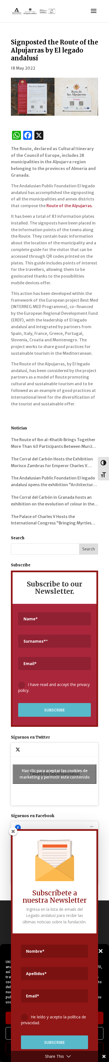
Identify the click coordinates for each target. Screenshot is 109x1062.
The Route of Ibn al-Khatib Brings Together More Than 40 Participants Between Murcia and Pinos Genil (53, 443)
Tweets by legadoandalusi (55, 774)
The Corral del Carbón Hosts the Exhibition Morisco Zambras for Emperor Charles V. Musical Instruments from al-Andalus (52, 463)
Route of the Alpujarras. (69, 205)
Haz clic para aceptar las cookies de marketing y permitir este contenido (55, 774)
